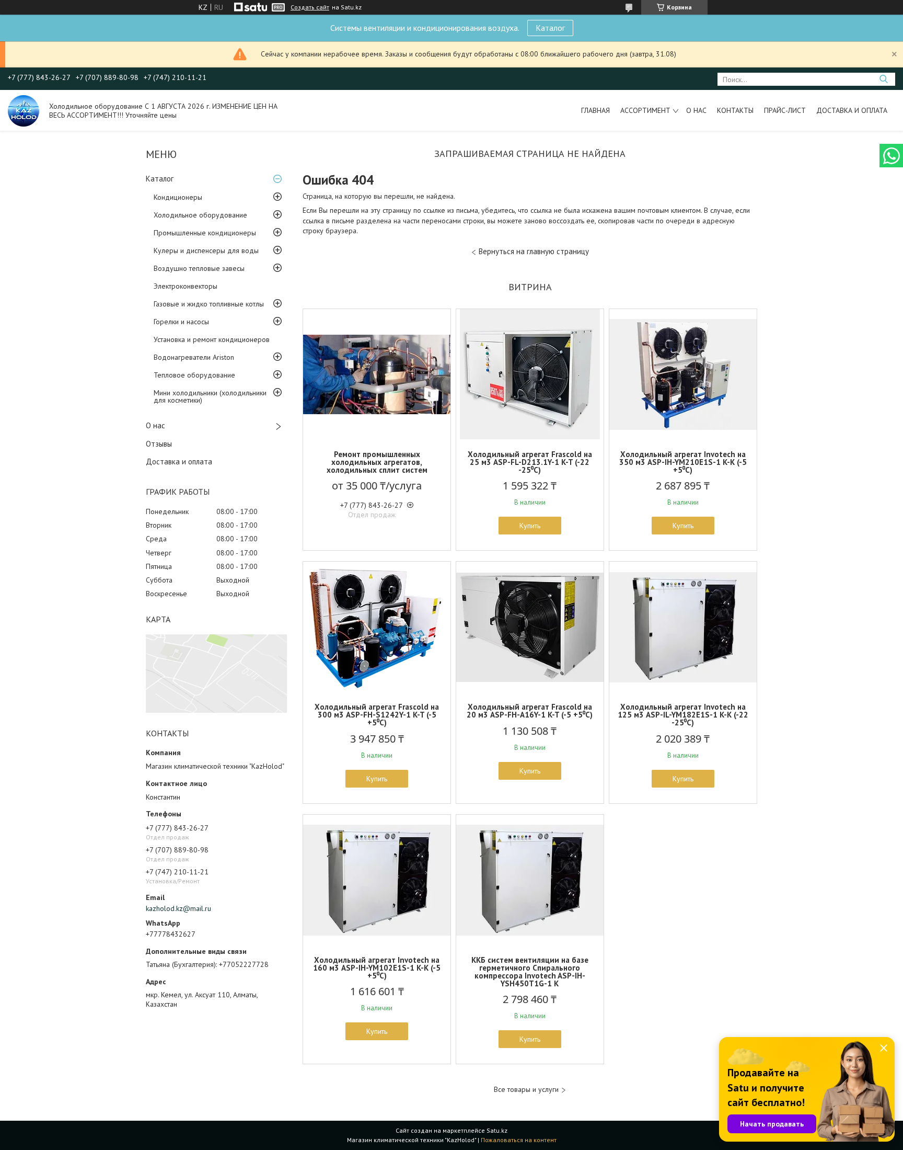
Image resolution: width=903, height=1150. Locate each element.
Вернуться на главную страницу (534, 251)
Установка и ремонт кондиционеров (212, 339)
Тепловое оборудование (194, 375)
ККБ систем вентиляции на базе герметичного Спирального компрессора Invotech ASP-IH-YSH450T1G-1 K (529, 971)
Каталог (550, 27)
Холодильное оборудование (200, 215)
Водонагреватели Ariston (194, 357)
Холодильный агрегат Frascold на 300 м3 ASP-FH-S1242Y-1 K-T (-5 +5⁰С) (377, 714)
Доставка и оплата (851, 110)
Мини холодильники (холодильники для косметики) (210, 396)
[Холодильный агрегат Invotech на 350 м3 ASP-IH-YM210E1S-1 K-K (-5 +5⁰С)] (683, 374)
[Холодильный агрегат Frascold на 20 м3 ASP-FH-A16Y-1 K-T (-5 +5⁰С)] (530, 627)
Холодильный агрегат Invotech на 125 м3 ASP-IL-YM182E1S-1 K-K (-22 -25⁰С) (683, 714)
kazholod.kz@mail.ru (178, 908)
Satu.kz (497, 1130)
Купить (529, 525)
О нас (696, 110)
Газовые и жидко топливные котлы (209, 304)
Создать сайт (310, 7)
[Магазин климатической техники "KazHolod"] (23, 110)
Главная (595, 110)
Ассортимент (645, 110)
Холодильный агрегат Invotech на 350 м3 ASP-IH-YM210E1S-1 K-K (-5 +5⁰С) (683, 462)
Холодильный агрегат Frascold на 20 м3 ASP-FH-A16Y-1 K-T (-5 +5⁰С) (530, 711)
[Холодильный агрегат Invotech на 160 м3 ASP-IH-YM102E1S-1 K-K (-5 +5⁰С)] (376, 880)
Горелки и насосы (181, 321)
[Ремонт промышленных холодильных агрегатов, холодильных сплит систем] (376, 374)
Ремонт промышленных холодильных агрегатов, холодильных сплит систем (377, 462)
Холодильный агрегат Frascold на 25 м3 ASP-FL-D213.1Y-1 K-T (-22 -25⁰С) (530, 462)
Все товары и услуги (526, 1089)
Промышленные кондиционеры (205, 232)
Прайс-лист (785, 110)
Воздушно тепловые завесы (199, 268)
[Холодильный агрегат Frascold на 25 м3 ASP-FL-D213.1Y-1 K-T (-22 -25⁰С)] (530, 374)
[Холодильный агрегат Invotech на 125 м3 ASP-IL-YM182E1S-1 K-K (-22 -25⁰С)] (683, 627)
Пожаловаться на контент (519, 1140)
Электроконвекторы (185, 286)
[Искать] (883, 79)
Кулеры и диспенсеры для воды (206, 250)
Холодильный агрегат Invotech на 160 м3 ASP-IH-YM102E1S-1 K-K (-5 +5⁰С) (377, 968)
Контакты (735, 110)
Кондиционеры (178, 197)
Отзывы (159, 444)
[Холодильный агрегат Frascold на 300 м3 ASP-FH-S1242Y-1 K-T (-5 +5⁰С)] (376, 627)
